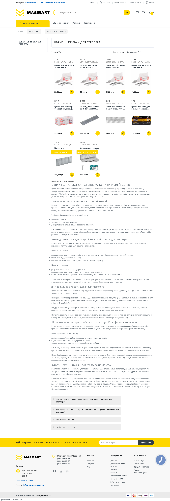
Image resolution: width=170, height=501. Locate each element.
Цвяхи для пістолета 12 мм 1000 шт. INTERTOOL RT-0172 (115, 66)
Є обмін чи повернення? (66, 427)
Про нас (114, 469)
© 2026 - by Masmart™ (26, 495)
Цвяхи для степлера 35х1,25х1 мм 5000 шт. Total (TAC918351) (89, 108)
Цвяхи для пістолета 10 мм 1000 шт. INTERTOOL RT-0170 (64, 66)
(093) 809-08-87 (46, 2)
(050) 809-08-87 (60, 2)
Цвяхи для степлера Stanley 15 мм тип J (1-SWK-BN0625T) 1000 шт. (115, 108)
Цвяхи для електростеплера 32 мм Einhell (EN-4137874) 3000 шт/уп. (63, 149)
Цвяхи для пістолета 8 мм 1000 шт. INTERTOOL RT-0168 (141, 66)
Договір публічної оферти (118, 465)
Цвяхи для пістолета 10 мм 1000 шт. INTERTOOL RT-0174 (89, 66)
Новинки (90, 460)
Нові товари (89, 23)
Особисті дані (139, 460)
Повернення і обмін (119, 475)
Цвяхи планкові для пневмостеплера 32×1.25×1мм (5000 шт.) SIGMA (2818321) (140, 108)
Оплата (92, 2)
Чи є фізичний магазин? (65, 419)
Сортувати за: (118, 52)
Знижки (76, 23)
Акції (89, 467)
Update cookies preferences (11, 500)
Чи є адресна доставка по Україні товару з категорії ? (87, 410)
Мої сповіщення (140, 472)
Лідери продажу (61, 23)
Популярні (91, 464)
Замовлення (139, 464)
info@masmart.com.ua (33, 485)
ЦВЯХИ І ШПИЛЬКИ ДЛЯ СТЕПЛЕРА (30, 43)
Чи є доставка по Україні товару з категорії (84, 400)
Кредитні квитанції (141, 467)
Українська (134, 2)
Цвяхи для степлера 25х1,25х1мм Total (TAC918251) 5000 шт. (89, 149)
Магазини (115, 485)
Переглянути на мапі (24, 480)
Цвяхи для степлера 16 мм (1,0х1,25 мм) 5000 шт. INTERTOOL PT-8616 (63, 108)
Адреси (137, 470)
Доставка (106, 2)
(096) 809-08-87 (31, 2)
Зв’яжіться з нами (118, 482)
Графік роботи (120, 2)
